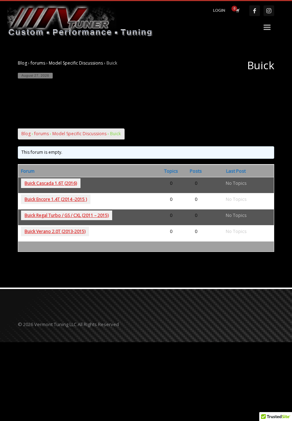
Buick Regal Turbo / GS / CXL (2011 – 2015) (67, 215)
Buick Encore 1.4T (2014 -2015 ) (56, 199)
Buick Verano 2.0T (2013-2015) (55, 231)
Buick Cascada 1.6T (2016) (51, 183)
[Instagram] (269, 10)
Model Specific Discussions (76, 63)
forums (38, 63)
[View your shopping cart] (237, 10)
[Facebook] (254, 10)
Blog (22, 63)
